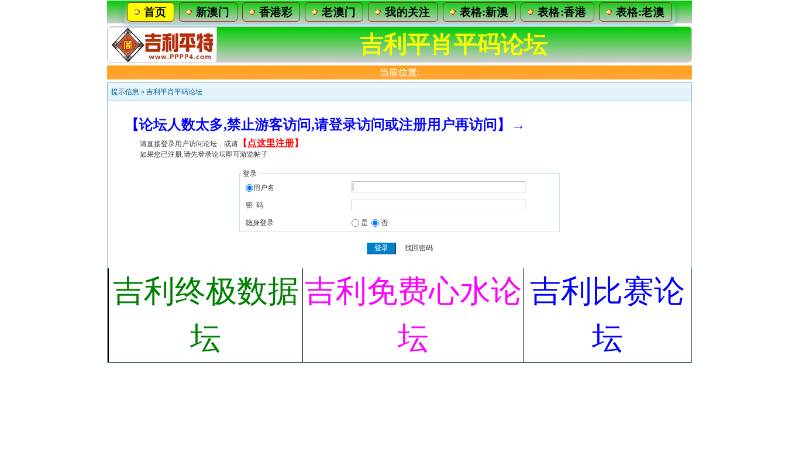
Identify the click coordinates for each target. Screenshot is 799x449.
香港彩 (276, 12)
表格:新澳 (484, 12)
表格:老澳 (640, 12)
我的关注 (407, 12)
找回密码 (419, 248)
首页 (155, 12)
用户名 (263, 188)
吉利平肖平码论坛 (174, 92)
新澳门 (213, 12)
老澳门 (339, 12)
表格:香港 (562, 12)
